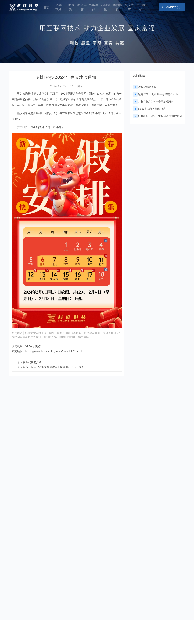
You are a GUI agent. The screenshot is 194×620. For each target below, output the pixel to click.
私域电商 (82, 7)
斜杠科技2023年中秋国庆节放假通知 (158, 115)
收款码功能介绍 (32, 362)
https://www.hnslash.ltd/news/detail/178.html (53, 351)
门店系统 (70, 7)
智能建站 (93, 7)
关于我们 (141, 7)
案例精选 (117, 7)
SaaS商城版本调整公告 (150, 108)
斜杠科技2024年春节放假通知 (154, 101)
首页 (47, 7)
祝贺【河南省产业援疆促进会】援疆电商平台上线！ (53, 367)
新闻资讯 (105, 7)
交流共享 (129, 7)
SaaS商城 (58, 7)
